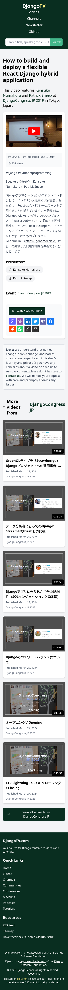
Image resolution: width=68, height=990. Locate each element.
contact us (13, 376)
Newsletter (34, 25)
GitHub (34, 31)
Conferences (11, 891)
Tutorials (9, 909)
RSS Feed (9, 925)
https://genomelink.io (40, 241)
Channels (34, 18)
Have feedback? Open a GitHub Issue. (28, 937)
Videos (34, 12)
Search (56, 42)
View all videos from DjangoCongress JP (36, 814)
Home (7, 868)
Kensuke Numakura (26, 270)
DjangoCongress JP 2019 (24, 100)
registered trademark (33, 961)
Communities (12, 885)
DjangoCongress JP (47, 407)
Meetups (9, 897)
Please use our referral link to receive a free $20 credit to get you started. (36, 980)
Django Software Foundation (42, 963)
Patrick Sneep (40, 95)
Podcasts (9, 903)
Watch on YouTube (29, 311)
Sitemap (8, 931)
